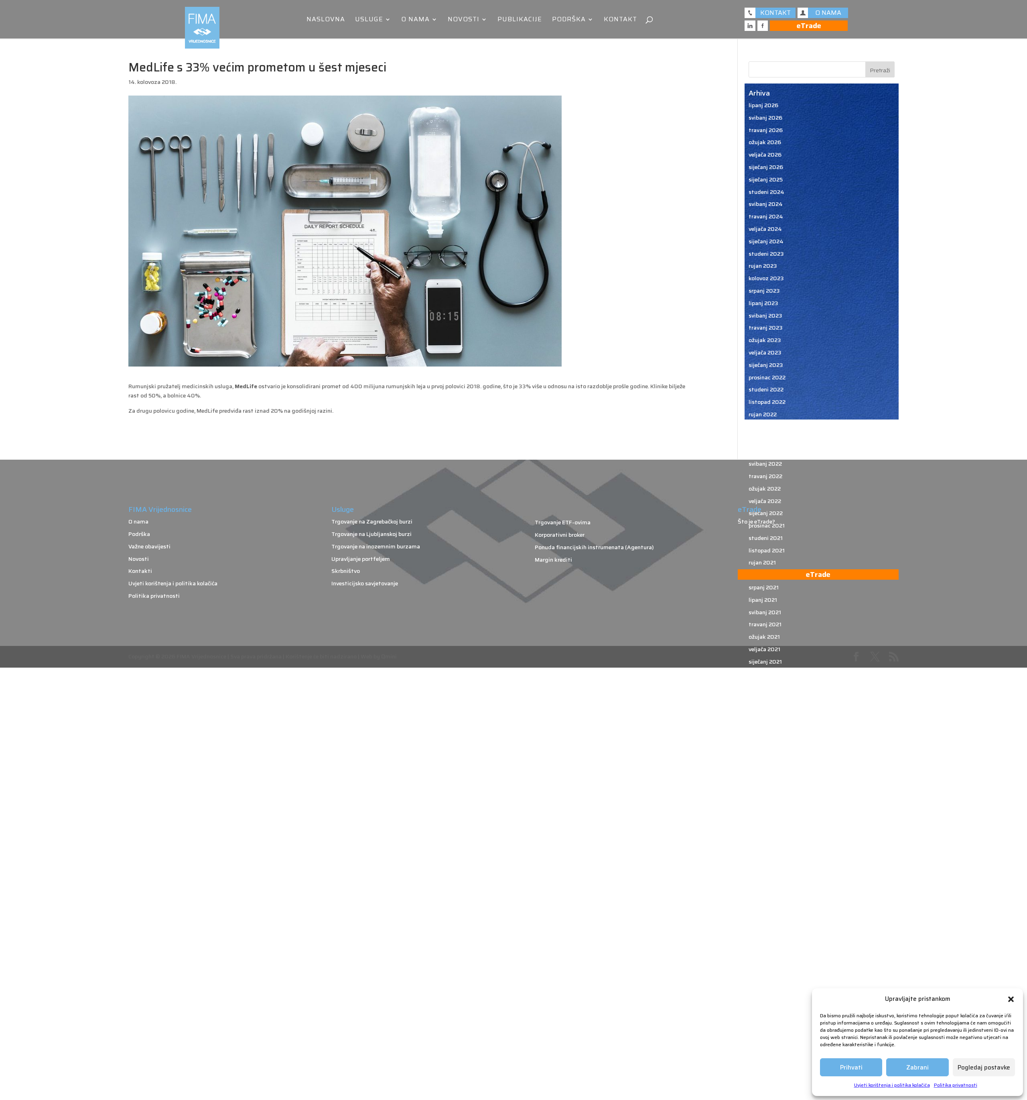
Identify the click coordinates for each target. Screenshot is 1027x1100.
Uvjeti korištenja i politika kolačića (892, 1085)
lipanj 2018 (763, 1045)
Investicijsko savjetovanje (364, 583)
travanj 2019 (765, 921)
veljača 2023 (765, 352)
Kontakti (140, 570)
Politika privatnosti (955, 1085)
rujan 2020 (763, 711)
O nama (415, 20)
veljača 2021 (764, 649)
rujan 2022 (763, 414)
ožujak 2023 (765, 340)
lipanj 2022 (763, 451)
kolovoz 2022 (766, 426)
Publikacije (519, 20)
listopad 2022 (767, 401)
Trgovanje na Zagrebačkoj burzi (371, 521)
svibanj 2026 (765, 117)
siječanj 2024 (766, 241)
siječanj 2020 (766, 809)
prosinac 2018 (767, 970)
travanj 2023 (766, 327)
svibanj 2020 (766, 760)
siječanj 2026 (766, 167)
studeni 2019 (766, 834)
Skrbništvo (345, 570)
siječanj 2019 (766, 958)
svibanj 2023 (765, 315)
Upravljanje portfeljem (360, 558)
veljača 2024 (765, 228)
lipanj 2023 (763, 303)
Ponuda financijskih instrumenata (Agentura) (594, 547)
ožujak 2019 (765, 933)
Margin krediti (553, 559)
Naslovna (325, 20)
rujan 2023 (763, 265)
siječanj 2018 (766, 1082)
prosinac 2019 (767, 822)
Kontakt (620, 20)
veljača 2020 (765, 797)
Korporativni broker (560, 534)
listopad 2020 (767, 698)
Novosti (463, 20)
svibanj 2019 (765, 908)
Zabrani (917, 1067)
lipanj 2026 (763, 105)
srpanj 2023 (764, 290)
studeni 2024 (766, 191)
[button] (1011, 999)
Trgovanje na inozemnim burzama (375, 546)
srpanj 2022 (764, 439)
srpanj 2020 (764, 735)
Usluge (369, 20)
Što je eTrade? (756, 521)
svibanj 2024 (766, 204)
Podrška (569, 20)
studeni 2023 (766, 253)
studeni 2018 (766, 983)
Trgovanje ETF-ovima (563, 522)
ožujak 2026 (765, 142)
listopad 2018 (767, 995)
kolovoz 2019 (766, 871)
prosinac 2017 (767, 1094)
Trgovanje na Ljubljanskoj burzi (371, 534)
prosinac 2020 (767, 674)
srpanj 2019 (764, 884)
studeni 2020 (766, 686)
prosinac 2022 (767, 377)
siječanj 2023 (766, 365)
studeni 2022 (766, 389)
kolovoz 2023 (766, 278)
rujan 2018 (763, 1007)
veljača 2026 (765, 154)
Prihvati (851, 1067)
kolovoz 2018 (766, 1020)
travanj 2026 (766, 130)
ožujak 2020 (765, 785)
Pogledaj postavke (984, 1067)
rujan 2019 (763, 859)
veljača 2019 (765, 945)
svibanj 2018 (765, 1057)
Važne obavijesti (149, 546)
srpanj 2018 (764, 1032)
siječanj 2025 (766, 179)
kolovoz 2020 (766, 723)
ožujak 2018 (765, 1069)
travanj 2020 (766, 772)
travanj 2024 (766, 216)
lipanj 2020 (764, 748)
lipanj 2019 (763, 896)
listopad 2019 (767, 847)
